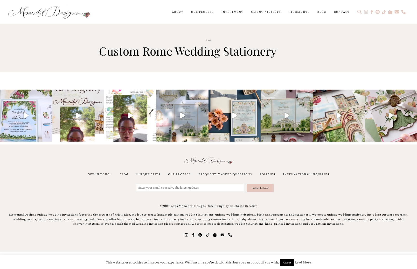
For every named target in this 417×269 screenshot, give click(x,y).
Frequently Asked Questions (225, 174)
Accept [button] (287, 262)
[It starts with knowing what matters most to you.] (339, 116)
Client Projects (266, 11)
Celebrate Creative (243, 206)
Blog (321, 11)
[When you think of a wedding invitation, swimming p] (26, 116)
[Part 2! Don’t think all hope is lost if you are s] (78, 116)
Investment (232, 11)
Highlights (299, 11)
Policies (267, 174)
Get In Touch (100, 174)
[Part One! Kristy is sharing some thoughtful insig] (130, 116)
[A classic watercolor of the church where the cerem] (234, 116)
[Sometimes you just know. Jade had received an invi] (287, 116)
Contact (342, 11)
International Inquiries (306, 174)
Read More (303, 262)
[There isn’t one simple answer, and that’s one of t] (391, 116)
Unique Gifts (148, 174)
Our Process (202, 11)
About (177, 11)
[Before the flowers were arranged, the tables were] (182, 116)
